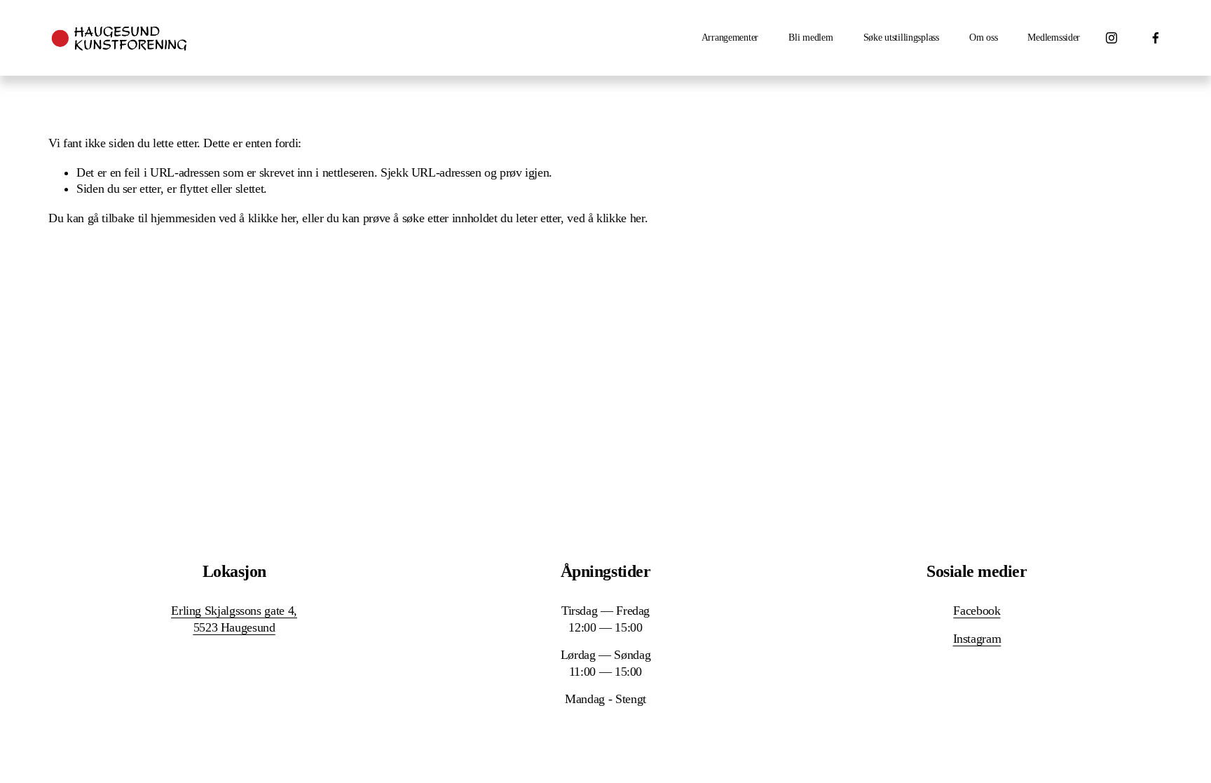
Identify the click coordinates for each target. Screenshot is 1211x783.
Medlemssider (1053, 37)
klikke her (272, 218)
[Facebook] (1156, 38)
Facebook (976, 611)
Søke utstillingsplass (901, 37)
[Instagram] (1111, 38)
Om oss (983, 37)
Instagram (977, 639)
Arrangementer (730, 37)
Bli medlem (810, 37)
